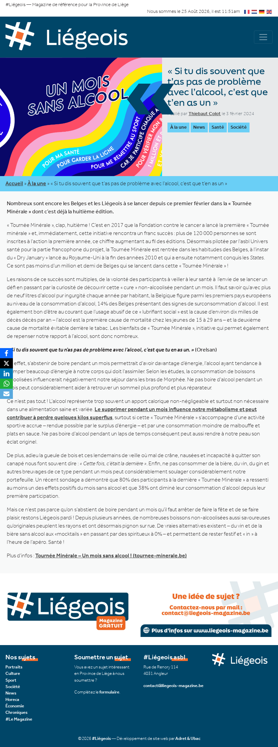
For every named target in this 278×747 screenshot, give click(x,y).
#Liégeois (101, 738)
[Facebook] (6, 353)
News (199, 127)
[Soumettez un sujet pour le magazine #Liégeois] (139, 608)
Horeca (12, 699)
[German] (262, 11)
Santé (218, 127)
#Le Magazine (18, 719)
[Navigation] (263, 37)
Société (239, 127)
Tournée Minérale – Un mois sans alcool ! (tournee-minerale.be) (111, 555)
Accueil (14, 183)
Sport (10, 680)
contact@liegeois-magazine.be (173, 685)
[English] (269, 11)
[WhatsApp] (6, 384)
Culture (12, 673)
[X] (6, 363)
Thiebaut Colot (204, 113)
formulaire (109, 692)
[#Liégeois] (72, 37)
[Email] (6, 394)
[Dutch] (255, 11)
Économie (14, 705)
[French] (247, 11)
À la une (178, 127)
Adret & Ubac (187, 738)
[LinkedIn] (6, 373)
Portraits (13, 666)
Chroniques (16, 712)
